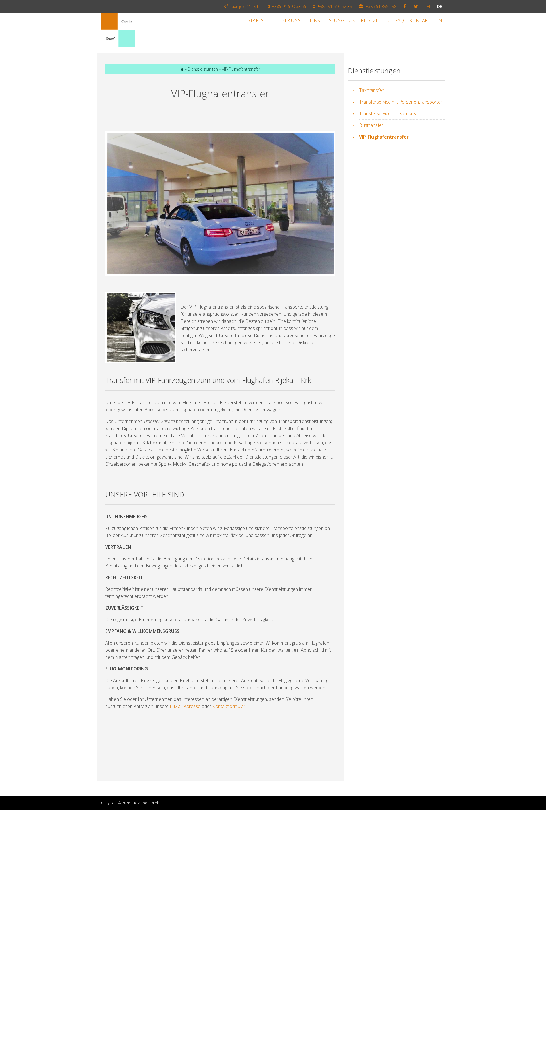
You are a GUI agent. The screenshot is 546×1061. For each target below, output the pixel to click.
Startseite (260, 20)
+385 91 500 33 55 (288, 6)
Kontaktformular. (229, 706)
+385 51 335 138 (380, 6)
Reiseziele (373, 20)
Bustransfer (371, 125)
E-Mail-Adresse (185, 706)
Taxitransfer (371, 90)
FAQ (399, 20)
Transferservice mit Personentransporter (400, 102)
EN (439, 20)
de (439, 6)
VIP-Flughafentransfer (384, 137)
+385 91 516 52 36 (334, 6)
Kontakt (420, 20)
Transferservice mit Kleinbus (387, 113)
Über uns (289, 20)
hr (428, 6)
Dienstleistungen (328, 20)
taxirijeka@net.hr (245, 6)
